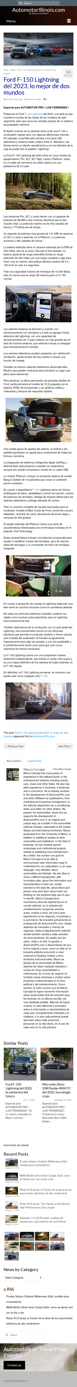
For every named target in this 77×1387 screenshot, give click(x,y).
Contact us (14, 1365)
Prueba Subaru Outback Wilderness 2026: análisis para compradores (44, 1163)
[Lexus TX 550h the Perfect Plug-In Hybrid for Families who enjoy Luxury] (11, 1256)
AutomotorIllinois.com (38, 9)
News (38, 99)
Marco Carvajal (15, 99)
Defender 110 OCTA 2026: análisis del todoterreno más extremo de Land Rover (43, 1219)
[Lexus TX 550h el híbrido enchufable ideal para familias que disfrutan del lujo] (56, 1246)
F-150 (36, 489)
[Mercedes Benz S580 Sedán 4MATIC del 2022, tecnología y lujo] (56, 1064)
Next (70, 1093)
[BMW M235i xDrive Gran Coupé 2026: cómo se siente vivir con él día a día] (26, 1236)
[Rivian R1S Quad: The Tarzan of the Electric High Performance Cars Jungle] (56, 1236)
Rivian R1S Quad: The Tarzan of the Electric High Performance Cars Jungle (45, 1205)
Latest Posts (34, 761)
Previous (7, 1093)
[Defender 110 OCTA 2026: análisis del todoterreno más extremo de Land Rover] (11, 1246)
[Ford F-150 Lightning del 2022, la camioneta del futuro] (20, 1064)
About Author (13, 761)
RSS (10, 1289)
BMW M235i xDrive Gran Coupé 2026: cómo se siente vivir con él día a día (45, 1177)
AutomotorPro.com (44, 736)
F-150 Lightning (34, 114)
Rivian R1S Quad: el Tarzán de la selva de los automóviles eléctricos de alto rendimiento (46, 1191)
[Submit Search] (20, 3)
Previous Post (15, 746)
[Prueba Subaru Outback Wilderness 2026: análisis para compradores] (11, 1236)
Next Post (63, 746)
